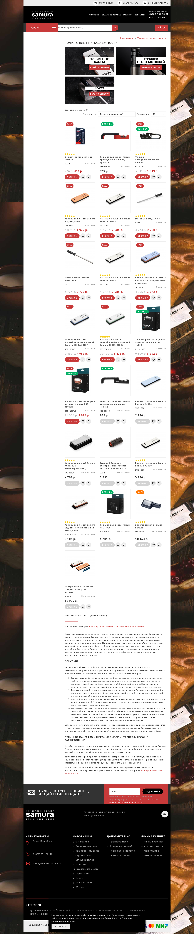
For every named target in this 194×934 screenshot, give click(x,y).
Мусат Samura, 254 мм (147, 218)
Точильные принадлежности (46, 913)
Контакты (140, 15)
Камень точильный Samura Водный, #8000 (115, 220)
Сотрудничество (84, 860)
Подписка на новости (122, 850)
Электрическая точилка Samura (148, 526)
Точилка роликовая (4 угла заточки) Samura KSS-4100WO (80, 404)
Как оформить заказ (87, 850)
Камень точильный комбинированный (125, 626)
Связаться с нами (120, 855)
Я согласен (60, 926)
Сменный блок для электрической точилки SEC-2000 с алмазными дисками (113, 466)
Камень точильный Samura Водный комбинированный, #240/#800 (150, 280)
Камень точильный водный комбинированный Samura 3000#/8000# (115, 342)
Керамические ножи (111, 910)
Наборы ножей (61, 910)
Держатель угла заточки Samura (79, 158)
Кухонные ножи (39, 910)
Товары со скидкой (121, 846)
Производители (119, 841)
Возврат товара (153, 855)
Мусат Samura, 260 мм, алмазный (77, 279)
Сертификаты (83, 855)
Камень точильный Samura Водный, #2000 (150, 464)
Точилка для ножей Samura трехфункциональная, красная (115, 160)
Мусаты (74, 699)
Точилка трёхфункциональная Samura (147, 160)
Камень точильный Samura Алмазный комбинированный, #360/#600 (80, 466)
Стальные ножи (136, 910)
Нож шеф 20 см (97, 626)
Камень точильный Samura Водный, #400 (80, 220)
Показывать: (143, 114)
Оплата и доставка (111, 15)
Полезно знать (83, 882)
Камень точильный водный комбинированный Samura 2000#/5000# (80, 342)
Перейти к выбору (99, 67)
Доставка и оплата (86, 846)
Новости (80, 878)
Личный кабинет (153, 841)
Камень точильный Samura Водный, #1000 (150, 402)
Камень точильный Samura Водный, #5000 (115, 279)
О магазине (94, 15)
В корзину (72, 177)
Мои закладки (152, 850)
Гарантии (127, 15)
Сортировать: (89, 114)
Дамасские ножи (84, 910)
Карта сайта (82, 873)
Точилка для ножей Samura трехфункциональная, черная (115, 404)
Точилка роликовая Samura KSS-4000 (115, 526)
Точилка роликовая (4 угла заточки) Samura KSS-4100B (150, 342)
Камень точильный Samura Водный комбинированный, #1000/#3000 (80, 528)
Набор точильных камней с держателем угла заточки (79, 589)
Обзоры (80, 887)
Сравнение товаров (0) (76, 110)
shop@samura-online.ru (47, 863)
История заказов (154, 846)
